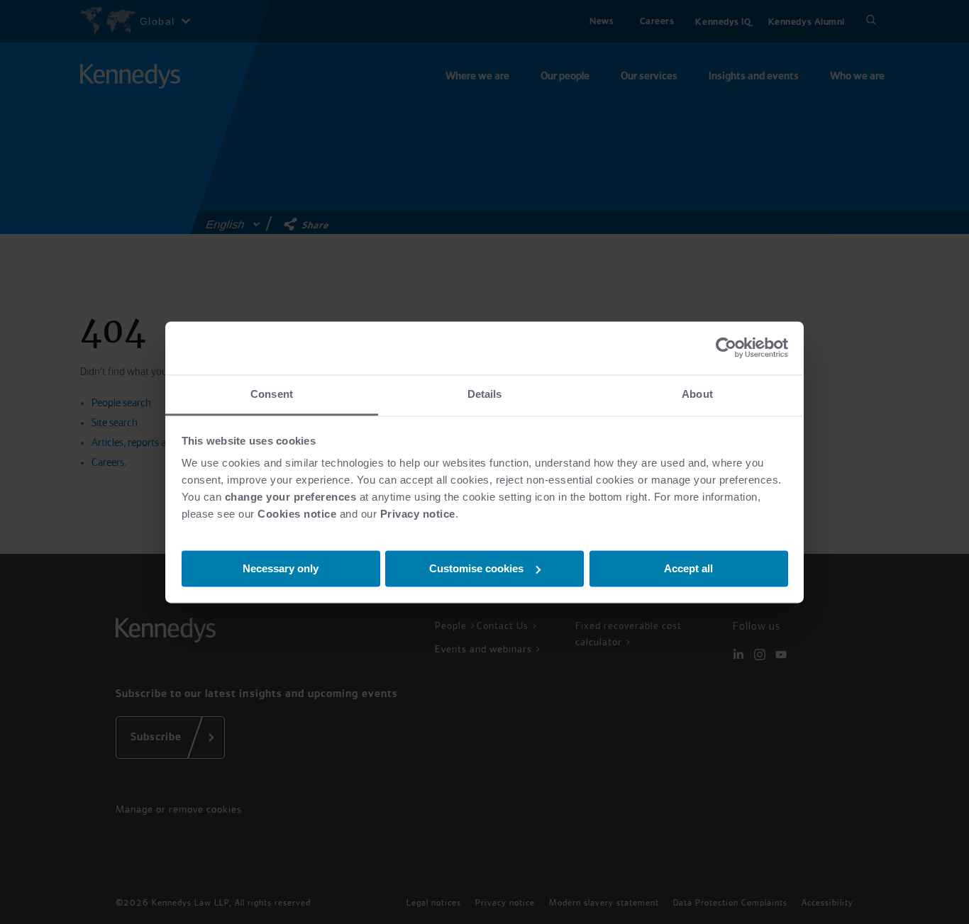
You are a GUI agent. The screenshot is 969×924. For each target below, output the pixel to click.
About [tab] (697, 394)
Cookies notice (297, 514)
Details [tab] (484, 394)
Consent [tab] (271, 394)
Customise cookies (476, 568)
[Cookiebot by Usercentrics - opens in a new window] (726, 347)
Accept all (688, 568)
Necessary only (281, 568)
